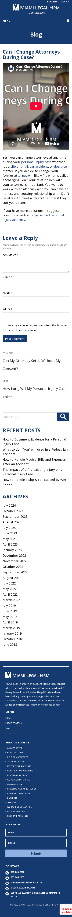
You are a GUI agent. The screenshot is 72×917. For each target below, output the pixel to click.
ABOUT (9, 728)
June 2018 (10, 644)
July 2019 (9, 605)
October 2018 (13, 639)
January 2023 (12, 550)
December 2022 (14, 555)
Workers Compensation (19, 807)
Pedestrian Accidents (18, 775)
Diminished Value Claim (19, 793)
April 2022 (10, 594)
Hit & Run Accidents (17, 757)
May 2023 (10, 539)
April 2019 (10, 622)
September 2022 (15, 572)
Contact (10, 733)
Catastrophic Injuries (18, 779)
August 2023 (12, 522)
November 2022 (14, 561)
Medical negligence (17, 811)
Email (7, 293)
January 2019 (12, 633)
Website (8, 309)
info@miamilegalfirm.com (26, 882)
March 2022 (11, 600)
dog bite (60, 166)
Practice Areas (13, 723)
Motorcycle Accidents (19, 766)
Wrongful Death (16, 784)
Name (7, 277)
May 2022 (10, 589)
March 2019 (11, 628)
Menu (6, 20)
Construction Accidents (20, 770)
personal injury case (36, 162)
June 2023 (10, 533)
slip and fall (19, 166)
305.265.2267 (17, 877)
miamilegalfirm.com (23, 887)
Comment (10, 255)
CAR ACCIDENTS (14, 748)
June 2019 (10, 611)
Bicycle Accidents (16, 752)
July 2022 (9, 583)
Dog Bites (12, 797)
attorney (21, 175)
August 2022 (12, 578)
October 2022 (13, 566)
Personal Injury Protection (22, 788)
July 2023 (9, 528)
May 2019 (10, 617)
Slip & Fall (12, 802)
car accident (39, 166)
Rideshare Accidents (17, 816)
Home (8, 717)
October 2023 (13, 511)
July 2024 (9, 505)
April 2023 (10, 544)
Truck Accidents (15, 761)
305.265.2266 (38, 12)
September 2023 (15, 516)
